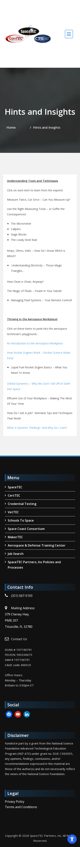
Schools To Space (21, 520)
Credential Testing (22, 504)
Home (11, 127)
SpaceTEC (15, 487)
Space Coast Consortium (26, 529)
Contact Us (19, 639)
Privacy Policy (14, 801)
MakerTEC (15, 537)
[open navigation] (69, 34)
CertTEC (14, 495)
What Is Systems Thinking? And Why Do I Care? (37, 427)
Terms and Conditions (21, 807)
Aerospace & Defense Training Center (36, 545)
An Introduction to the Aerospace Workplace (35, 343)
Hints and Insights (46, 127)
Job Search (15, 554)
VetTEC (13, 512)
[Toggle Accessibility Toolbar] (72, 839)
